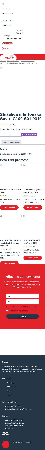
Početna (3, 61)
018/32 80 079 (7, 13)
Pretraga (19, 33)
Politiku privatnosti (30, 307)
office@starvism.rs (8, 21)
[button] (12, 30)
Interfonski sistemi (13, 61)
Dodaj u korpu (29, 134)
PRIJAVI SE (22, 316)
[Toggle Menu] (11, 56)
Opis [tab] (5, 142)
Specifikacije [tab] (15, 142)
